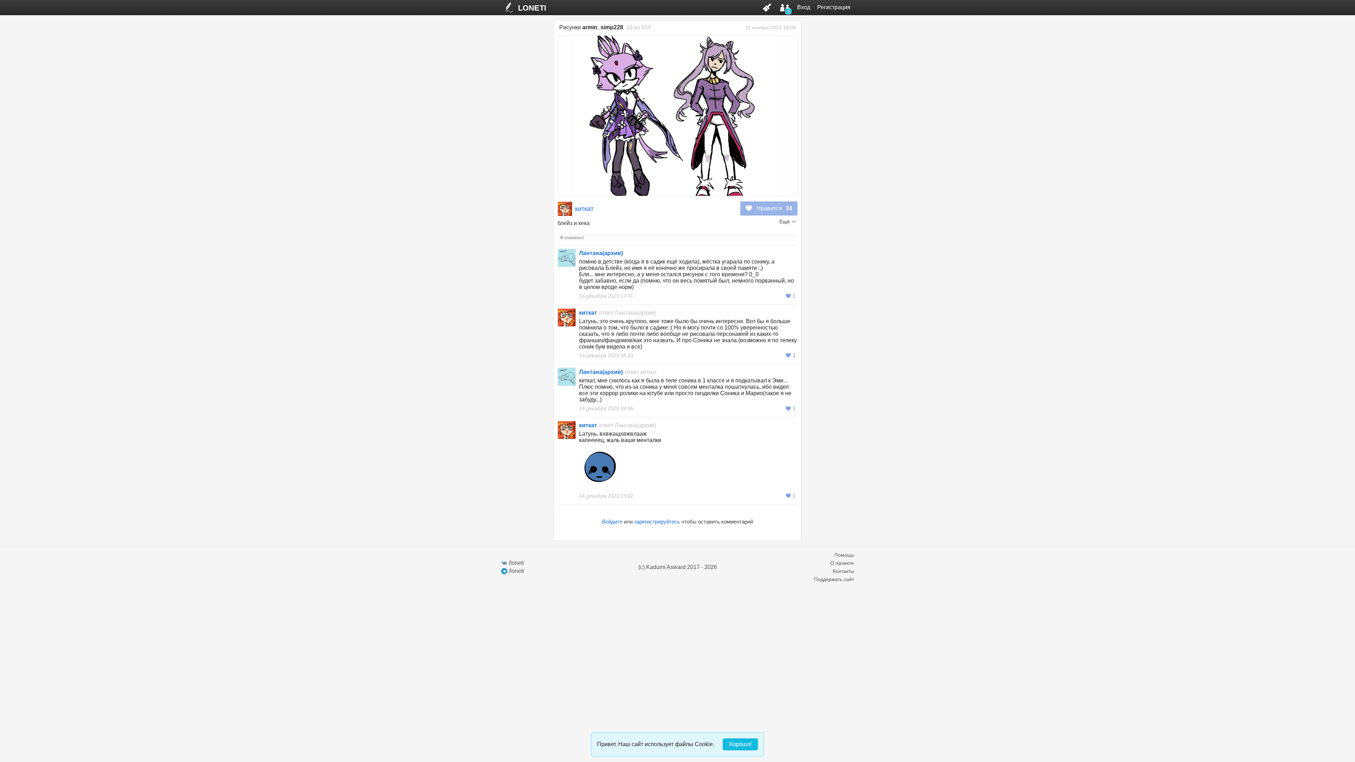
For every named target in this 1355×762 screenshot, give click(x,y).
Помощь (844, 555)
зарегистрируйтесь (657, 522)
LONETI (532, 8)
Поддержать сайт (834, 579)
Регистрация (833, 7)
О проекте (842, 563)
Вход (803, 7)
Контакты (843, 571)
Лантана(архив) (601, 253)
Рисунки (591, 27)
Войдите (612, 522)
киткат (584, 208)
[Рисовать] (767, 7)
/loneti (516, 563)
